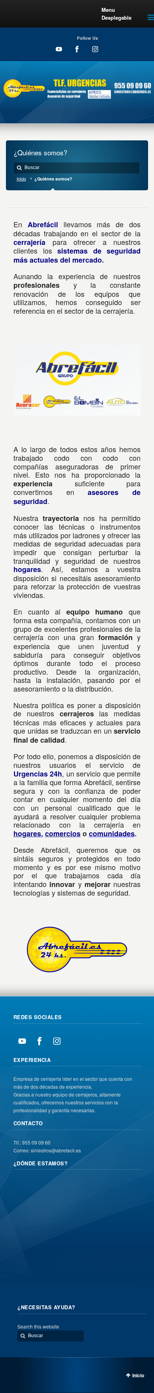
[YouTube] (61, 54)
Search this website (38, 1326)
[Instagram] (95, 54)
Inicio (21, 179)
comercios (63, 833)
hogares (27, 833)
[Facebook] (79, 54)
